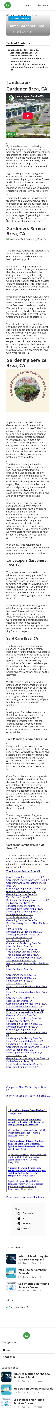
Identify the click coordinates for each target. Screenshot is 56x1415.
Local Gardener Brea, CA (19, 917)
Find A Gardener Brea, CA (19, 903)
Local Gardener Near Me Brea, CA (24, 1006)
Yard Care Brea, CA (20, 61)
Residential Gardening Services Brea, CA (27, 900)
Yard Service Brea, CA (17, 897)
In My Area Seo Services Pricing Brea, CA (28, 1095)
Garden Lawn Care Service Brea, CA (25, 877)
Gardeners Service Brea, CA (23, 52)
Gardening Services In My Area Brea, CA (27, 880)
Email (26, 1228)
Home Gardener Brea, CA (19, 914)
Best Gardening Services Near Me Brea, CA (27, 925)
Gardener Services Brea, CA (21, 891)
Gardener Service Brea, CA (20, 997)
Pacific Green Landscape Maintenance (26, 1197)
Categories (44, 5)
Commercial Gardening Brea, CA (23, 943)
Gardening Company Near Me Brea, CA (27, 888)
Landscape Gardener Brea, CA (23, 49)
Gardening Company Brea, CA (22, 1029)
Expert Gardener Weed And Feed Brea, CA (26, 988)
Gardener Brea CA (20, 18)
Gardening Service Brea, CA (23, 55)
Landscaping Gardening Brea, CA (24, 911)
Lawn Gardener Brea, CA (19, 946)
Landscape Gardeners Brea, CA (22, 905)
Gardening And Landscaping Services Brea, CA (26, 884)
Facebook (28, 1213)
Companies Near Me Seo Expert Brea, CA (26, 1089)
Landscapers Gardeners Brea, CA (28, 58)
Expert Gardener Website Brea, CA (24, 957)
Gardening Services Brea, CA (21, 894)
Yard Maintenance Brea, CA (21, 960)
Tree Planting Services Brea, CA (28, 64)
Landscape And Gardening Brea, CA (25, 908)
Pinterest (28, 1223)
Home (28, 5)
